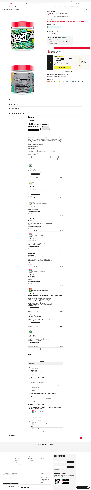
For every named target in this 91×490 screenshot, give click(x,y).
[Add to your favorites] (42, 12)
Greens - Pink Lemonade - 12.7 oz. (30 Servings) (39, 203)
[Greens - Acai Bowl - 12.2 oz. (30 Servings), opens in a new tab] (30, 165)
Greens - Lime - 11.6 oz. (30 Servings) (38, 183)
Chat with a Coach (54, 52)
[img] (49, 16)
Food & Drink (6, 9)
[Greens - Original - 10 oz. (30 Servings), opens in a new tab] (33, 423)
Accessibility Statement (44, 464)
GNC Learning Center (18, 464)
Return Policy (17, 469)
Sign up (70, 462)
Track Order (17, 458)
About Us (42, 458)
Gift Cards (29, 464)
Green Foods (11, 9)
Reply (39, 371)
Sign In (72, 71)
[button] (77, 3)
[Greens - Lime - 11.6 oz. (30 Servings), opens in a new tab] (30, 183)
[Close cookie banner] (18, 471)
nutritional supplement (39, 158)
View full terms (56, 469)
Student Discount (30, 473)
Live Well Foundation (43, 471)
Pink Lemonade (69, 26)
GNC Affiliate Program (44, 473)
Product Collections (31, 475)
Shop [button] (12, 6)
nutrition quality (31, 158)
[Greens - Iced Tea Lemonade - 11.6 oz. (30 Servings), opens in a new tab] (30, 290)
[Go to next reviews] (52, 349)
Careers (41, 482)
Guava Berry (54, 26)
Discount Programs (31, 471)
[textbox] (45, 359)
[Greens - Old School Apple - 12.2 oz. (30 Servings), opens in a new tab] (30, 331)
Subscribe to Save (31, 462)
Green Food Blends (16, 9)
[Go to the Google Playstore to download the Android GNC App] (65, 480)
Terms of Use (10, 480)
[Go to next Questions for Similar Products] (49, 431)
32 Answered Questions (59, 16)
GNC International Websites (32, 469)
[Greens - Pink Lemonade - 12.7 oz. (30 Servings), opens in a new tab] (30, 203)
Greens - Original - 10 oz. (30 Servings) (41, 423)
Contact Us (17, 460)
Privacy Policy (5, 480)
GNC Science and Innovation (45, 477)
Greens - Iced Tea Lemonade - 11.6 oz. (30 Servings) (40, 290)
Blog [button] (18, 6)
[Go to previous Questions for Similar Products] (41, 431)
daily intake (50, 158)
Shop (2, 9)
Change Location (63, 76)
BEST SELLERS (64, 6)
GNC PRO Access (43, 469)
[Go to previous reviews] (38, 349)
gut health (55, 158)
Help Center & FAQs (18, 462)
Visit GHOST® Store (51, 11)
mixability (45, 158)
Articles (41, 462)
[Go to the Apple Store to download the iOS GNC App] (65, 483)
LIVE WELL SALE (57, 6)
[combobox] (45, 4)
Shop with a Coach (31, 460)
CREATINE (78, 6)
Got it (11, 483)
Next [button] (81, 438)
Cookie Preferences (10, 486)
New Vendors (42, 475)
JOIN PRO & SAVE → (62, 67)
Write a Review (65, 16)
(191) (53, 16)
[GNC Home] (11, 3)
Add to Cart (72, 47)
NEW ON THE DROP (71, 6)
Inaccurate (41, 371)
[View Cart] (81, 3)
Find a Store (30, 458)
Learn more (42, 361)
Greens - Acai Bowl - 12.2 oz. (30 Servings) (38, 165)
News (41, 460)
